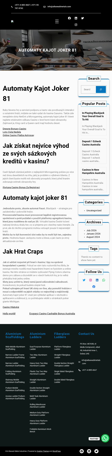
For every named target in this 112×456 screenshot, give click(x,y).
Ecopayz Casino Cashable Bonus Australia (52, 313)
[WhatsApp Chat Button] (105, 438)
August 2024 (93, 237)
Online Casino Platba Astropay (18, 135)
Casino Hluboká (11, 307)
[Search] (101, 89)
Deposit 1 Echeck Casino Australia (91, 143)
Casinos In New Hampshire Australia (93, 171)
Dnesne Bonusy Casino (14, 128)
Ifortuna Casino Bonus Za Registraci (21, 187)
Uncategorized (93, 210)
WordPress (57, 451)
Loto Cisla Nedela (12, 132)
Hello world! (9, 313)
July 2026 (91, 230)
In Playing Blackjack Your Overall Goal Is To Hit (93, 116)
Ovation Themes (43, 451)
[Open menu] (57, 21)
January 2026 (93, 233)
